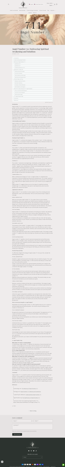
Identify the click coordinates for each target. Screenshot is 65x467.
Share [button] (15, 405)
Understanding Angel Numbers (20, 59)
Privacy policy (33, 466)
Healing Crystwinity (15, 466)
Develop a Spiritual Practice (20, 81)
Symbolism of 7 (18, 63)
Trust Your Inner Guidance (20, 92)
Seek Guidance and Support (20, 86)
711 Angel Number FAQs (18, 96)
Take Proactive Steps (19, 94)
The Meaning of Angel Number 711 (30, 388)
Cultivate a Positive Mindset (20, 84)
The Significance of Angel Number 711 (31, 397)
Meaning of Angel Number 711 (19, 61)
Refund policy (28, 466)
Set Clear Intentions (18, 82)
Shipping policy (53, 466)
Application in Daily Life (18, 69)
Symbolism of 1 (18, 65)
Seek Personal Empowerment (20, 77)
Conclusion (16, 98)
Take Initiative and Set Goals (20, 75)
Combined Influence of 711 (20, 67)
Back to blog (33, 411)
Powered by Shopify (22, 466)
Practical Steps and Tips (18, 79)
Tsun (52, 102)
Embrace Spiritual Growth (20, 71)
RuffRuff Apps (48, 102)
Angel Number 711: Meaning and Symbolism (31, 391)
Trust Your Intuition (18, 73)
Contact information (46, 466)
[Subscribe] (41, 457)
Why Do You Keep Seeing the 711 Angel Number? (23, 88)
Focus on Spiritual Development (21, 90)
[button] (8, 4)
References (16, 100)
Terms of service (39, 466)
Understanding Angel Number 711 (33, 394)
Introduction (16, 58)
